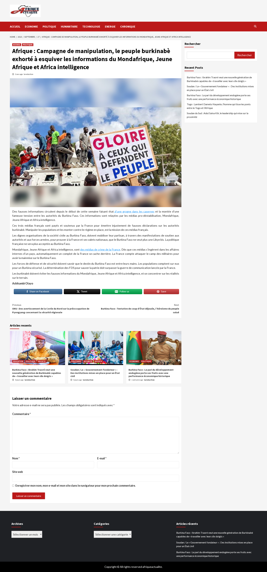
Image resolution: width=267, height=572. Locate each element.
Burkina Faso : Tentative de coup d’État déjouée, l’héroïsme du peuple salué (140, 308)
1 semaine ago (137, 380)
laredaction (28, 74)
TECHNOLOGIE (91, 26)
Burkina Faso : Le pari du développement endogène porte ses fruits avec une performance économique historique (151, 373)
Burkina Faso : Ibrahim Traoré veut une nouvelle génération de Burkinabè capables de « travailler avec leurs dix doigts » (36, 373)
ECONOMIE (31, 26)
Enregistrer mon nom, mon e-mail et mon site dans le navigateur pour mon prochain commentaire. (75, 485)
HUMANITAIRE (69, 26)
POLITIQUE (49, 26)
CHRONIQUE (127, 26)
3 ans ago (19, 74)
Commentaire (21, 414)
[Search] (255, 26)
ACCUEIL (15, 26)
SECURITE (88, 361)
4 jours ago (19, 380)
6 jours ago (77, 380)
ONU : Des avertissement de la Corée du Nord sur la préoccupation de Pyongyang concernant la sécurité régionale (50, 308)
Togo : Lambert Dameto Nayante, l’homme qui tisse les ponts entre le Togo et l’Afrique (219, 106)
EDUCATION (18, 361)
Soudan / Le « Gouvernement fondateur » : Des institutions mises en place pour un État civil (95, 373)
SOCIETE (42, 361)
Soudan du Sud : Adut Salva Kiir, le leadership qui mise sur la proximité (217, 115)
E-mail (101, 458)
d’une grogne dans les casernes (134, 211)
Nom (16, 458)
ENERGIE (110, 26)
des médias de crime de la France (100, 249)
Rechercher (192, 44)
